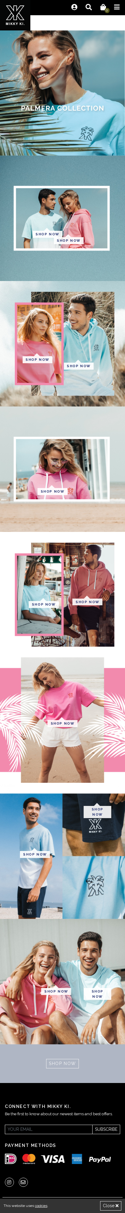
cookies (41, 1206)
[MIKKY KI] (15, 15)
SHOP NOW (62, 1063)
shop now (47, 234)
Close (109, 1205)
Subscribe (106, 1129)
